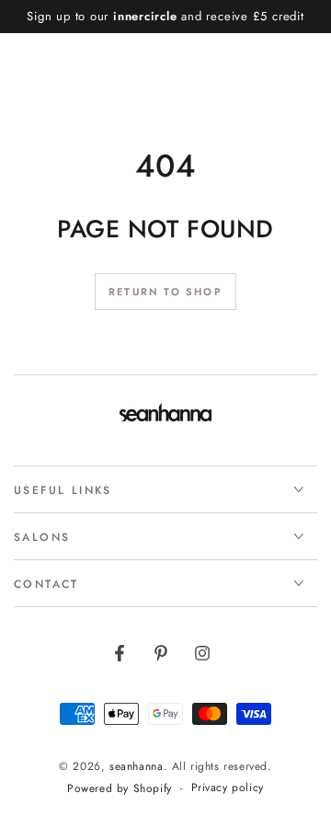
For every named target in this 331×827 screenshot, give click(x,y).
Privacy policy (227, 788)
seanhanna (136, 766)
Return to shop (165, 291)
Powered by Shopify (119, 789)
